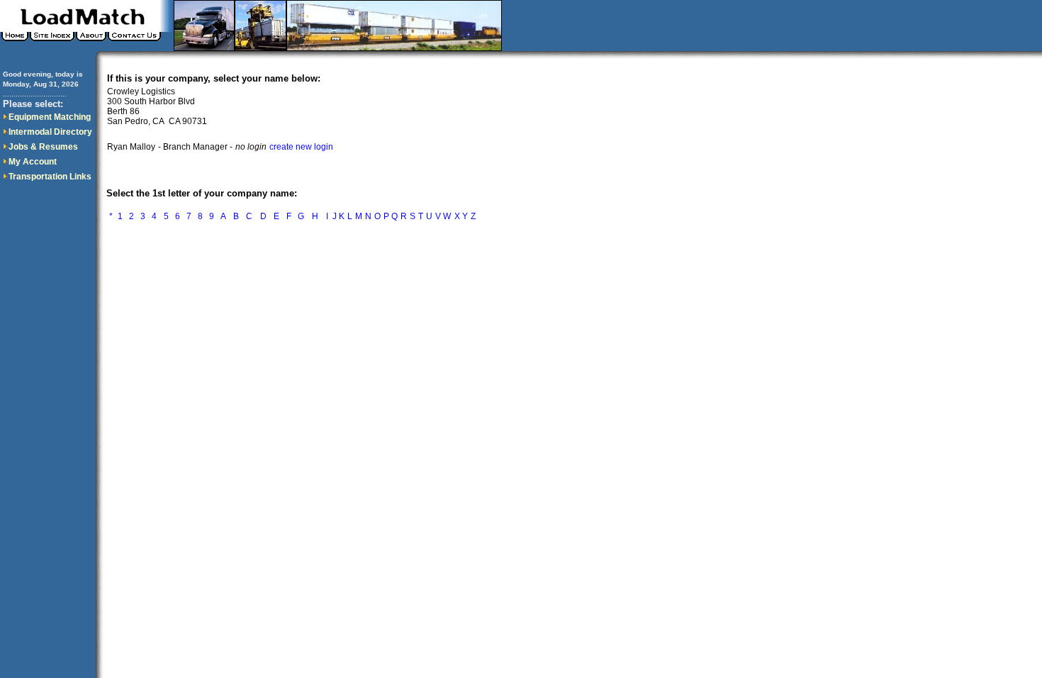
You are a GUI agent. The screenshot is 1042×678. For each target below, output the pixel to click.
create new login (301, 147)
